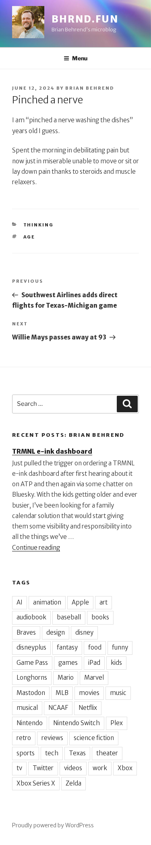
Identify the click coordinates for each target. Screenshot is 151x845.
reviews (52, 738)
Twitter (43, 768)
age (29, 237)
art (103, 602)
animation (47, 602)
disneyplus (31, 647)
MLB (62, 693)
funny (120, 647)
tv (19, 768)
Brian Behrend (89, 88)
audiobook (31, 617)
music (118, 693)
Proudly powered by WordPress (53, 825)
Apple (80, 602)
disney (84, 632)
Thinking (38, 225)
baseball (69, 617)
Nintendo (30, 723)
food (94, 647)
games (68, 662)
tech (51, 753)
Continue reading (36, 547)
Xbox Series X (36, 783)
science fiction (94, 738)
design (55, 632)
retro (24, 738)
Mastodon (31, 693)
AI (20, 602)
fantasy (67, 647)
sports (26, 753)
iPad (94, 662)
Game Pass (32, 662)
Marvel (94, 677)
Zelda (73, 783)
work (100, 768)
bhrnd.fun (85, 19)
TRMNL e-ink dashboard (52, 451)
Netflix (88, 707)
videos (73, 768)
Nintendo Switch (76, 723)
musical (27, 707)
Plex (116, 723)
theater (107, 753)
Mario (66, 677)
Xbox (125, 768)
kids (116, 662)
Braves (26, 632)
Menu (79, 58)
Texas (77, 753)
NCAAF (58, 707)
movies (89, 693)
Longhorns (32, 677)
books (100, 617)
